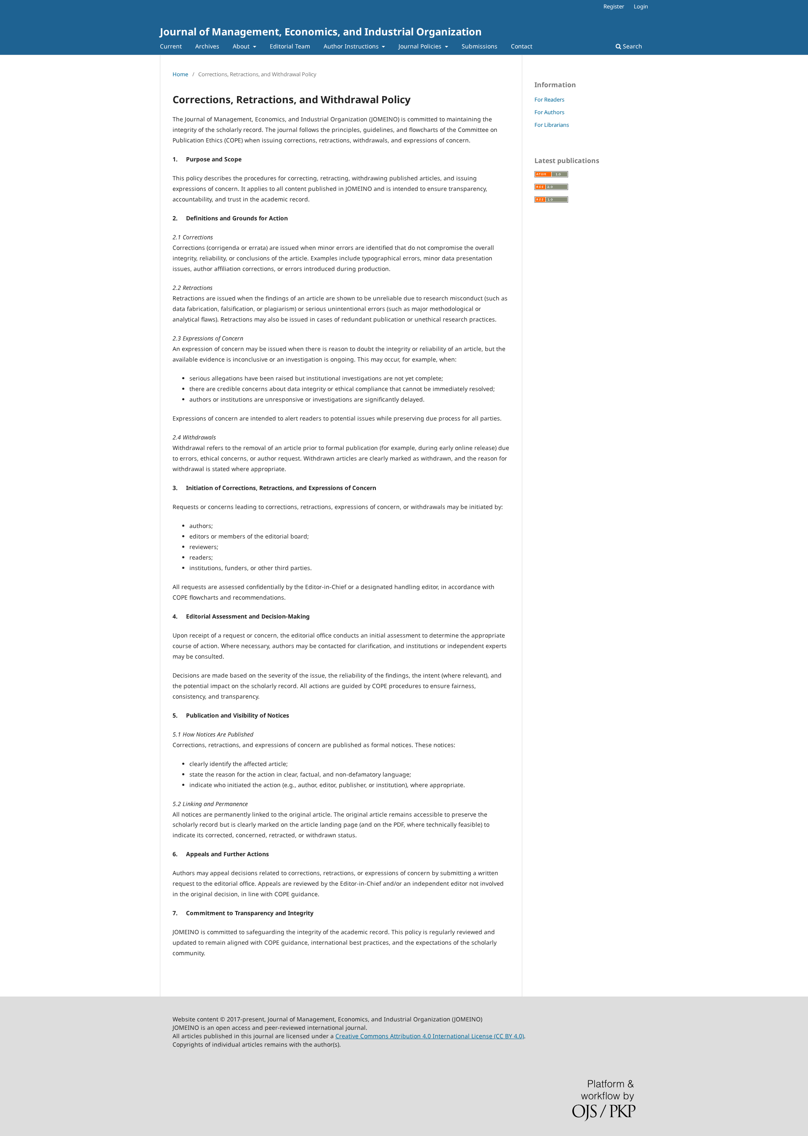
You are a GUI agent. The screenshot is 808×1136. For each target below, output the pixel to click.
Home (180, 74)
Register (613, 6)
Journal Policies (421, 46)
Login (641, 6)
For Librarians (551, 125)
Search (631, 46)
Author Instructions (352, 46)
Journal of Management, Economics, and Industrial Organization (321, 31)
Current (171, 46)
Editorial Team (290, 46)
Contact (521, 46)
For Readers (549, 99)
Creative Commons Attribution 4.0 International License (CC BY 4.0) (429, 1036)
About (242, 46)
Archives (207, 46)
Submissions (479, 46)
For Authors (549, 112)
